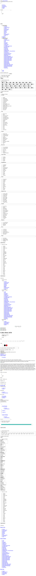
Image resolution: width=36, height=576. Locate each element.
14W (3, 433)
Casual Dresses (5, 99)
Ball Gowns (5, 113)
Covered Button (5, 147)
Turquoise (4, 251)
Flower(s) (4, 170)
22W (14, 433)
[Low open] (2, 455)
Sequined (4, 186)
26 (25, 84)
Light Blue (4, 252)
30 (32, 84)
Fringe (4, 171)
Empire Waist (5, 223)
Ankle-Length (5, 193)
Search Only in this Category (6, 75)
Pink (4, 260)
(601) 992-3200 (5, 0)
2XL (10, 89)
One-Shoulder (5, 211)
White (4, 274)
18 (10, 84)
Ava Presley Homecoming (8, 296)
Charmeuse (5, 179)
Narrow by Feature (5, 94)
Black (4, 271)
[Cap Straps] (2, 486)
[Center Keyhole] (3, 450)
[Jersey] (2, 468)
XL (6, 89)
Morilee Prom (4, 554)
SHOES (5, 324)
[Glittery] (1, 457)
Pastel (4, 160)
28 (29, 84)
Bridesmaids (5, 98)
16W (6, 433)
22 (18, 84)
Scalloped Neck (5, 213)
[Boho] (2, 445)
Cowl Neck (5, 206)
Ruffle (4, 173)
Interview (3, 531)
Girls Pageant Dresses (6, 104)
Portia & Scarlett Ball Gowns (8, 307)
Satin (4, 185)
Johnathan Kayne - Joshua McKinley (9, 301)
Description (4, 357)
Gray (4, 272)
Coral (4, 266)
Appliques (4, 164)
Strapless (4, 216)
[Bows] (2, 463)
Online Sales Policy (3, 354)
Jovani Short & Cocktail (7, 304)
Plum (4, 511)
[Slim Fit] (2, 480)
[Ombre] (1, 459)
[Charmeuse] (2, 465)
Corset (4, 136)
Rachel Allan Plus (6, 313)
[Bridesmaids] (4, 441)
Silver (4, 273)
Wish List (3, 4)
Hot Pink (4, 261)
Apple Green (5, 495)
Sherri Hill (5, 317)
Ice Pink (4, 259)
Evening (4, 102)
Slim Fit (4, 225)
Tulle (4, 189)
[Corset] (3, 451)
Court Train (5, 196)
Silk (3, 187)
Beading (4, 165)
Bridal (4, 97)
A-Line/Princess (5, 222)
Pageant (5, 284)
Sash (4, 174)
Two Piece (4, 129)
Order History (4, 396)
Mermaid (4, 224)
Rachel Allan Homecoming (8, 316)
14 (3, 84)
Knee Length (5, 198)
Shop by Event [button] (4, 279)
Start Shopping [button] (4, 406)
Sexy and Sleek (5, 123)
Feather (4, 169)
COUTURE (6, 288)
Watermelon (5, 510)
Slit (3, 143)
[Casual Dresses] (4, 442)
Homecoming (6, 283)
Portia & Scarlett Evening (8, 310)
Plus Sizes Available (6, 141)
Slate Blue (4, 253)
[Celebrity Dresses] (3, 449)
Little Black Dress (6, 117)
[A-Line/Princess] (2, 478)
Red (3, 264)
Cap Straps (4, 238)
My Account (4, 5)
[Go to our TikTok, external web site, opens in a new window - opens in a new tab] (2, 13)
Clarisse (5, 321)
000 (3, 82)
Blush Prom (6, 298)
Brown (4, 270)
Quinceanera (5, 107)
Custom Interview (6, 322)
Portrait (4, 212)
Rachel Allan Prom (7, 314)
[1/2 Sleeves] (3, 482)
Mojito (4, 494)
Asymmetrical (5, 194)
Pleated (4, 140)
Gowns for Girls (6, 282)
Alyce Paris (6, 293)
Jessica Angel (6, 300)
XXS (21, 87)
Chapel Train (5, 195)
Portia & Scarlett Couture (8, 309)
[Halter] (2, 474)
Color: (1, 343)
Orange (4, 265)
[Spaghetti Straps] (2, 488)
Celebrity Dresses (5, 134)
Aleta (5, 292)
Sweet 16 (4, 109)
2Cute (5, 291)
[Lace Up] (2, 454)
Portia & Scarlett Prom (7, 306)
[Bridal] (4, 440)
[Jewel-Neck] (2, 476)
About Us (3, 410)
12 (30, 82)
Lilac (4, 257)
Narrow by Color (4, 244)
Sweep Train (5, 200)
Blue (4, 254)
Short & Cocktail (6, 287)
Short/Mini (4, 199)
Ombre (4, 159)
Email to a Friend (2, 355)
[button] (4, 25)
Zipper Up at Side (5, 152)
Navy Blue (4, 255)
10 (27, 82)
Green (4, 496)
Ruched (4, 142)
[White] (3, 345)
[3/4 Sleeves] (3, 483)
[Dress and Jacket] (2, 446)
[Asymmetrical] (2, 470)
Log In (3, 8)
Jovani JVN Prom (6, 303)
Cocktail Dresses (5, 100)
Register (3, 7)
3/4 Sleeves (5, 230)
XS (25, 87)
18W (9, 433)
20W (11, 433)
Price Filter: (3, 76)
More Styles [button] (4, 319)
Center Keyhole (5, 135)
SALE (3, 536)
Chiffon (4, 180)
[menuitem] (19, 4)
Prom (5, 286)
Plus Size (5, 285)
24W (16, 433)
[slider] (32, 424)
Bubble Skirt (5, 133)
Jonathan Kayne (4, 549)
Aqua (4, 250)
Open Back (5, 139)
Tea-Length (5, 201)
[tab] (19, 284)
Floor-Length (5, 197)
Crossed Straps (5, 148)
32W (17, 87)
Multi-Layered (5, 138)
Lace (4, 172)
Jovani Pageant (6, 323)
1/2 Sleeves (5, 229)
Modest (4, 120)
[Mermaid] (2, 479)
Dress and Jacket (5, 115)
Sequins (4, 175)
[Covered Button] (2, 453)
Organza (4, 184)
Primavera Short (6, 312)
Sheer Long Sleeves (6, 232)
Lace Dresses (5, 116)
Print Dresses (5, 122)
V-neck (4, 218)
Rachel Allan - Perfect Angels (8, 315)
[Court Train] (2, 472)
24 (21, 84)
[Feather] (2, 467)
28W (8, 87)
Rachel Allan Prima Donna (6, 565)
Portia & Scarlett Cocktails (8, 308)
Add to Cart (2, 351)
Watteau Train (5, 202)
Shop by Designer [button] (5, 414)
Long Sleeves (5, 231)
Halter (4, 207)
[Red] (6, 345)
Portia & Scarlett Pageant (8, 311)
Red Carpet (5, 108)
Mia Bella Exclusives (7, 305)
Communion (5, 101)
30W (13, 87)
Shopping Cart (4, 6)
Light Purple (5, 258)
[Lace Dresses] (2, 447)
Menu (1, 23)
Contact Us (4, 412)
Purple (4, 256)
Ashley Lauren (4, 543)
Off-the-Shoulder (5, 210)
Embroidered (5, 168)
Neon (4, 158)
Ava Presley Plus (6, 297)
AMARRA (6, 294)
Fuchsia (4, 509)
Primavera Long (4, 560)
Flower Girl (5, 103)
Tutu (4, 128)
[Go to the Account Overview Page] (0, 3)
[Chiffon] (2, 466)
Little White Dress (6, 118)
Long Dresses (5, 119)
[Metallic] (1, 458)
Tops (4, 127)
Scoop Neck (5, 214)
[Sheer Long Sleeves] (3, 484)
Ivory (4, 267)
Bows (4, 166)
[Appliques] (2, 461)
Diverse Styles (4, 572)
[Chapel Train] (2, 471)
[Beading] (2, 462)
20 (14, 84)
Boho (4, 114)
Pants (4, 121)
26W (4, 87)
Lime (4, 497)
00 (7, 82)
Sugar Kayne (6, 318)
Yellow (4, 246)
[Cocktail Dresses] (4, 443)
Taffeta (4, 188)
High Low (4, 137)
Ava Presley (4, 544)
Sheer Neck (5, 215)
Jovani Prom (6, 302)
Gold (4, 269)
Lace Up (4, 149)
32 (1, 433)
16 (7, 84)
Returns (3, 388)
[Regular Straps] (2, 487)
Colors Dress (6, 299)
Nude (4, 268)
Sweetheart (4, 217)
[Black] (5, 345)
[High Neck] (2, 475)
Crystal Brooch (5, 167)
